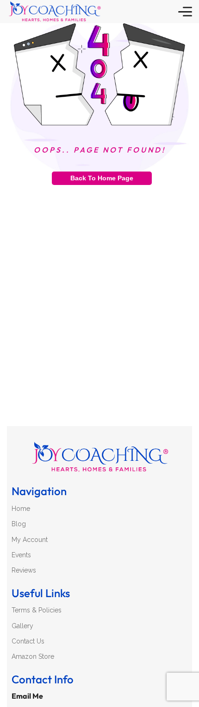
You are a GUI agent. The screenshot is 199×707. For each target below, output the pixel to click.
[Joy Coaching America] (54, 11)
